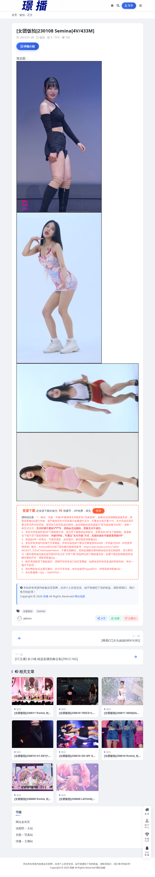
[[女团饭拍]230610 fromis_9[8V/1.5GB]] (122, 734)
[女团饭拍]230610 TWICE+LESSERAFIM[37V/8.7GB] (77, 714)
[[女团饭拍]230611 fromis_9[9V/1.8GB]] (32, 691)
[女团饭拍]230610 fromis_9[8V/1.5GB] (122, 757)
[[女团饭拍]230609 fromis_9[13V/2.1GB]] (32, 777)
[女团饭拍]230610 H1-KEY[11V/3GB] (32, 757)
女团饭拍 (27, 611)
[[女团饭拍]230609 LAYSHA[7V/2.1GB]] (77, 777)
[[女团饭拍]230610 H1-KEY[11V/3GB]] (32, 734)
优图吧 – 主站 (24, 828)
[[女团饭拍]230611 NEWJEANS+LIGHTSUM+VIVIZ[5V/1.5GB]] (122, 691)
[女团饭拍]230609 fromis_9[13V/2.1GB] (32, 800)
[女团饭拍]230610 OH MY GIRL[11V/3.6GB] (77, 757)
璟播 (45, 596)
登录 (130, 5)
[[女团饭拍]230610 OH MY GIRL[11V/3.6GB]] (77, 734)
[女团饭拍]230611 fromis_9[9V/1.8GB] (32, 714)
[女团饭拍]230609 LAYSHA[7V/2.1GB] (76, 800)
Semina (41, 611)
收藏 (117, 618)
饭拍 (22, 15)
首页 (14, 15)
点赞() (132, 618)
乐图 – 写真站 (24, 835)
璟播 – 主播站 (24, 841)
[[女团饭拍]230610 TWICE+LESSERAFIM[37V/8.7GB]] (77, 691)
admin (27, 618)
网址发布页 (23, 822)
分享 (103, 618)
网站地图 (79, 596)
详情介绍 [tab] (29, 46)
